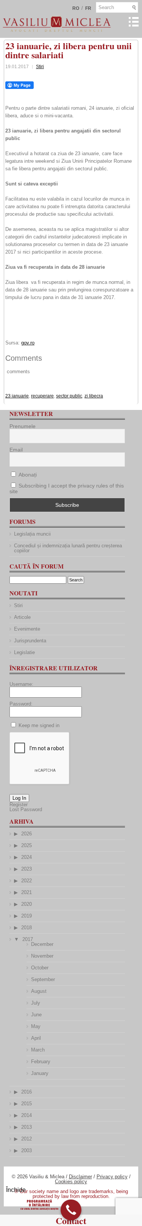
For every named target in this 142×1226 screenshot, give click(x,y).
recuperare (42, 396)
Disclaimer (80, 1176)
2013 (26, 1127)
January (39, 1073)
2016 (26, 1092)
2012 (26, 1139)
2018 (26, 927)
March (38, 1050)
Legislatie (24, 652)
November (42, 956)
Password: (21, 703)
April (36, 1038)
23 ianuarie (17, 396)
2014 (26, 1115)
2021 (26, 892)
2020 (26, 904)
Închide (16, 1190)
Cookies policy (71, 1181)
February (40, 1061)
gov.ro (27, 343)
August (39, 991)
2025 (26, 845)
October (39, 968)
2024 (26, 857)
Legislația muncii (32, 534)
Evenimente (27, 629)
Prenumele (22, 426)
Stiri (40, 66)
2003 (26, 1150)
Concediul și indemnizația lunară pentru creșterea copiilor (68, 548)
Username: (21, 684)
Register (18, 804)
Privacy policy (112, 1176)
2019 (26, 916)
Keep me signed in (39, 725)
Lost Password (25, 809)
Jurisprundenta (30, 640)
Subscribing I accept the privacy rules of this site (66, 488)
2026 (26, 834)
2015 (26, 1103)
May (36, 1026)
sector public (69, 396)
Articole (22, 617)
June (36, 1014)
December (42, 944)
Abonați (27, 475)
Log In (19, 798)
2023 (26, 869)
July (35, 1003)
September (43, 979)
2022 (26, 880)
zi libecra (93, 396)
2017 (27, 939)
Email (16, 449)
